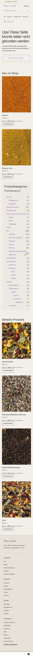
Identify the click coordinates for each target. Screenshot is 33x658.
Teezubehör (12, 306)
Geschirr (9, 197)
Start (5, 21)
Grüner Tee (25, 16)
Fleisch (13, 275)
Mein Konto (5, 655)
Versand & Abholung (9, 622)
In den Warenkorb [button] (8, 124)
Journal (6, 592)
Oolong (11, 244)
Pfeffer (9, 227)
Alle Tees (9, 16)
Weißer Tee (12, 255)
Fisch (13, 272)
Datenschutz (7, 638)
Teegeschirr (12, 204)
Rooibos (11, 248)
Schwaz (6, 586)
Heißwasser (19, 302)
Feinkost (6, 571)
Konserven (12, 268)
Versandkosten (19, 121)
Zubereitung (17, 299)
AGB (5, 632)
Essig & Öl (12, 265)
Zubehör (9, 282)
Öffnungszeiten (8, 589)
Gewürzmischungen (13, 207)
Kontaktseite (7, 625)
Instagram (6, 610)
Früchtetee (12, 234)
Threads (6, 613)
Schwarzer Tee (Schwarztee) (18, 251)
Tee (5, 16)
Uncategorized (11, 258)
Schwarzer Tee (17, 16)
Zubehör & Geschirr (9, 574)
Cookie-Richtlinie (8, 641)
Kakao (11, 221)
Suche (16, 655)
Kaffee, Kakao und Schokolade (16, 214)
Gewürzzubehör (14, 285)
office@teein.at (8, 607)
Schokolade (12, 224)
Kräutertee (12, 241)
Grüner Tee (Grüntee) (15, 238)
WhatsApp (7, 604)
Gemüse (13, 278)
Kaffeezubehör (13, 289)
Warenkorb (26, 6)
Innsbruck (6, 583)
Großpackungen (12, 210)
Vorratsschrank (11, 261)
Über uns (6, 595)
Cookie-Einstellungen (10, 644)
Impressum (7, 628)
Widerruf (6, 635)
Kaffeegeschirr (13, 200)
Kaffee (11, 217)
